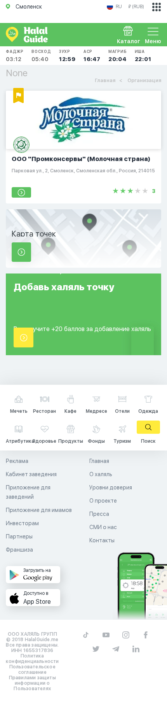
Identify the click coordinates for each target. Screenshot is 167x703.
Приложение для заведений (28, 492)
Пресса (99, 514)
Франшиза (19, 550)
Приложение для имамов (39, 510)
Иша (143, 55)
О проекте (103, 501)
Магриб (117, 55)
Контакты (102, 540)
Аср (92, 55)
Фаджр (15, 55)
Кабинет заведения (31, 474)
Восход (41, 55)
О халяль (100, 474)
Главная (99, 461)
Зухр (67, 55)
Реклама (17, 461)
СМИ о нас (103, 527)
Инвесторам (22, 523)
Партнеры (19, 536)
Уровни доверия (110, 487)
